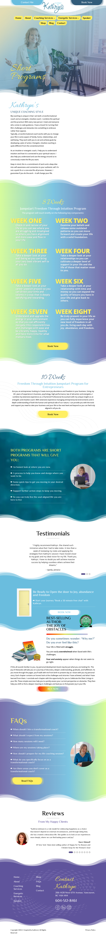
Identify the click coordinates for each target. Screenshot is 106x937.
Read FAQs (27, 781)
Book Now (86, 2)
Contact (61, 24)
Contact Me (27, 2)
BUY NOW (53, 689)
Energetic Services (67, 18)
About (28, 18)
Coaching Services (43, 18)
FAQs (38, 882)
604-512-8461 (66, 901)
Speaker (87, 18)
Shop (43, 24)
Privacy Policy (90, 930)
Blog (51, 24)
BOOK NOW (64, 612)
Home (18, 18)
